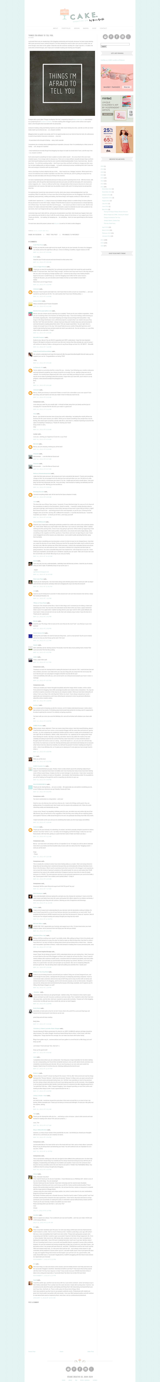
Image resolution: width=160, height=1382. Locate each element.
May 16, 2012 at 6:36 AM (42, 967)
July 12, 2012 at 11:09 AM (43, 1222)
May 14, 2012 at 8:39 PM (42, 721)
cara (34, 501)
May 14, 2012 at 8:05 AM (42, 363)
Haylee (35, 645)
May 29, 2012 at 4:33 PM (42, 1169)
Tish (34, 1114)
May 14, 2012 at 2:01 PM (42, 616)
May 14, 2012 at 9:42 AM (42, 517)
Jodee (35, 657)
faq (76, 1380)
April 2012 (105, 227)
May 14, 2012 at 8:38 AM (42, 487)
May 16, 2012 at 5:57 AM (42, 947)
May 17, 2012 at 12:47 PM (42, 1068)
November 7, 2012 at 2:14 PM (44, 1275)
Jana (34, 1057)
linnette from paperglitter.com (42, 311)
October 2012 (106, 195)
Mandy (35, 621)
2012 (102, 186)
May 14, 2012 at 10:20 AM (42, 574)
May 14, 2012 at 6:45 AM (42, 333)
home (63, 1380)
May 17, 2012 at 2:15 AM (42, 1024)
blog (35, 230)
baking (86, 28)
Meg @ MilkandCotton (40, 1130)
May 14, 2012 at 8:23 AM (42, 439)
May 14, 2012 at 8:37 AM (42, 459)
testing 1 (36, 705)
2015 (102, 178)
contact (95, 1380)
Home (61, 1351)
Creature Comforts (46, 121)
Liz (34, 591)
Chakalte (36, 454)
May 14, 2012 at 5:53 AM (42, 284)
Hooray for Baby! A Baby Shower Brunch (116, 212)
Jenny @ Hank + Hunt (40, 1095)
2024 (102, 166)
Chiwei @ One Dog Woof (40, 972)
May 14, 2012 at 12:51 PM (42, 586)
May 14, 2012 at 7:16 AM (42, 347)
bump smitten (37, 301)
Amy (34, 414)
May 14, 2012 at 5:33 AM (42, 252)
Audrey (35, 907)
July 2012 (105, 203)
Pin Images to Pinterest (70, 234)
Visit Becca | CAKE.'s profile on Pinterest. (113, 60)
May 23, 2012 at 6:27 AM (42, 1125)
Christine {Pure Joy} (39, 935)
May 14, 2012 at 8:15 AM (42, 397)
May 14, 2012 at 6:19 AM (42, 296)
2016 (102, 175)
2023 (102, 169)
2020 (102, 172)
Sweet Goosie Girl (38, 633)
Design (77, 28)
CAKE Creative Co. (39, 766)
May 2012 (105, 209)
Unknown (36, 289)
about (55, 28)
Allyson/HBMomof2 (39, 522)
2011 (102, 240)
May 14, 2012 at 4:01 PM (42, 652)
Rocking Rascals (38, 491)
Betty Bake (37, 1008)
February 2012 (106, 233)
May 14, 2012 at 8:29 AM (42, 449)
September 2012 (107, 198)
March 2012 (106, 230)
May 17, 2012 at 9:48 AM (42, 1052)
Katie (35, 257)
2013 (102, 184)
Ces (34, 756)
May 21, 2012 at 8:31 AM (42, 1109)
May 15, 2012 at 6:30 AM (42, 879)
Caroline (36, 1215)
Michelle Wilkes (38, 923)
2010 (102, 243)
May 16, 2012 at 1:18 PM (42, 987)
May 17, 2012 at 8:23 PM (42, 1091)
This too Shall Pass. (110, 223)
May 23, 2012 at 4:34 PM (42, 1137)
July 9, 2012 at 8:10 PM (42, 1210)
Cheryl (35, 1174)
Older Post (91, 1351)
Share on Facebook (34, 234)
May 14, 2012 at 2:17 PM (42, 640)
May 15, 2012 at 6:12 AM (42, 836)
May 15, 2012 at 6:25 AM (42, 856)
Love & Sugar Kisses (39, 267)
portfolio (66, 28)
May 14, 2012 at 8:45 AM (42, 497)
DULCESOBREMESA (39, 784)
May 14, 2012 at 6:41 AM (42, 306)
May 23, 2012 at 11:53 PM (42, 1151)
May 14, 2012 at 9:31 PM (42, 761)
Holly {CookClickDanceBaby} (42, 351)
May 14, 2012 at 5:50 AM (42, 262)
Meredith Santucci (39, 337)
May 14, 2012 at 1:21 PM (42, 598)
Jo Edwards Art (38, 367)
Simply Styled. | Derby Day (112, 220)
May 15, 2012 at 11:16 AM (42, 903)
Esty (45, 200)
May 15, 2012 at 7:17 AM (42, 889)
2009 (102, 246)
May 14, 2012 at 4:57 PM (42, 680)
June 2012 (105, 206)
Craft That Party (38, 245)
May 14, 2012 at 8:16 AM (42, 409)
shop (94, 28)
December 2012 (107, 189)
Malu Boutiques (38, 893)
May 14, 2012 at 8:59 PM (42, 751)
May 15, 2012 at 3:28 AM (42, 822)
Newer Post (31, 1351)
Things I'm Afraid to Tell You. (112, 217)
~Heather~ (36, 992)
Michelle (35, 444)
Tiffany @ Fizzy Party (39, 603)
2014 (102, 181)
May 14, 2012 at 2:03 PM (42, 628)
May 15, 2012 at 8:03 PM (42, 931)
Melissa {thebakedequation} (42, 473)
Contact (103, 28)
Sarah (35, 561)
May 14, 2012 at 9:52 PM (42, 792)
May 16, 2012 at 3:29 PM (42, 1004)
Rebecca (36, 1073)
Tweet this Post (52, 234)
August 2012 (106, 200)
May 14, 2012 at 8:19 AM (42, 429)
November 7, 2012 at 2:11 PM (44, 1259)
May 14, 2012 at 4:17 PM (42, 662)
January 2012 (106, 236)
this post (56, 223)
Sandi (35, 1280)
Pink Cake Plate (38, 579)
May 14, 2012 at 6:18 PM (42, 701)
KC (34, 1227)
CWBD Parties (37, 725)
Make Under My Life (79, 119)
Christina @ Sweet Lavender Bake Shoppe (46, 1028)
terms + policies (85, 1380)
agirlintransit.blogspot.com (41, 572)
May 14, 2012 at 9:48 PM (42, 780)
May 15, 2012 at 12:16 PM (42, 919)
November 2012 (107, 192)
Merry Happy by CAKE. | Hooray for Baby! (116, 214)
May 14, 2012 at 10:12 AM (42, 556)
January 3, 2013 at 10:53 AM (44, 1298)
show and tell (43, 230)
